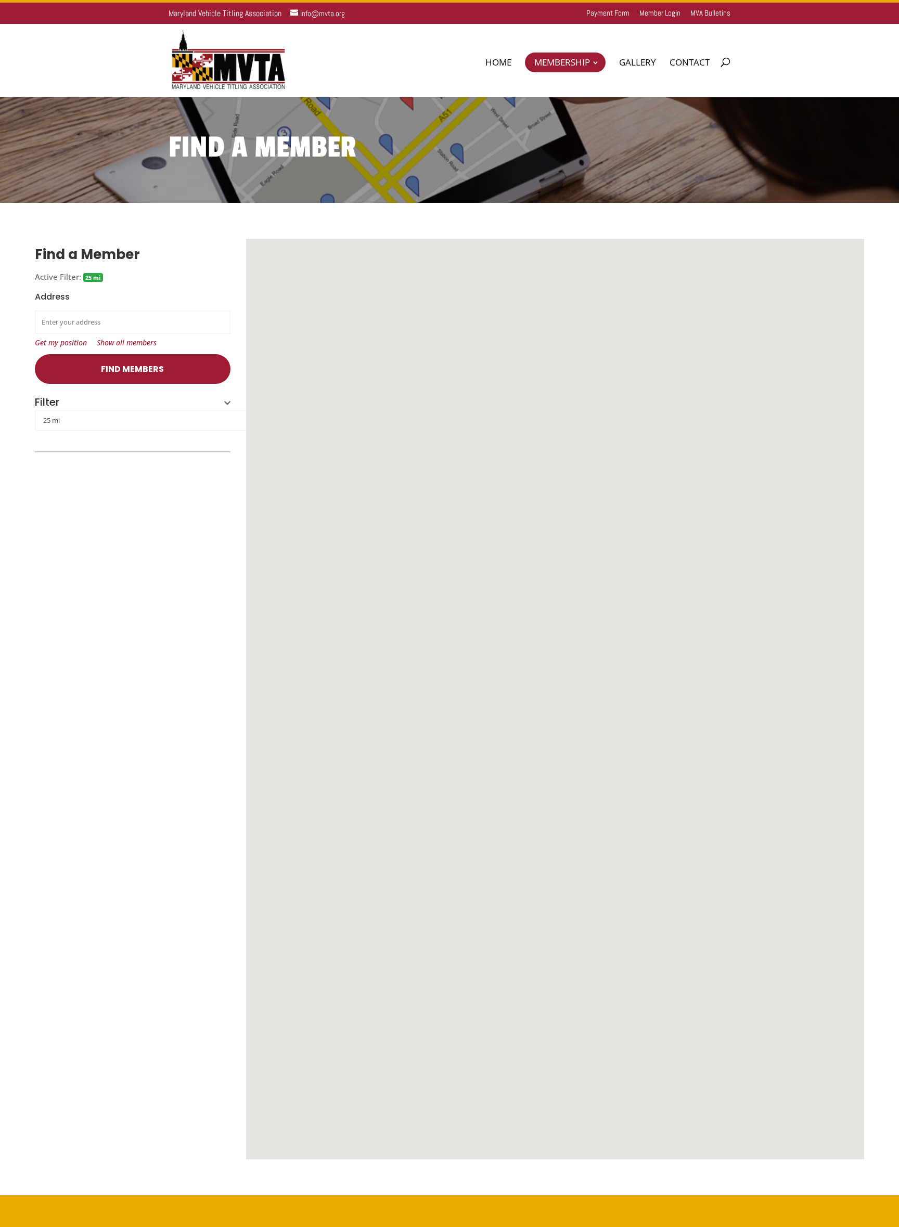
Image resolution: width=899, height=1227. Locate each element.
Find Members (132, 369)
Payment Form (608, 13)
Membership (562, 62)
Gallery (637, 63)
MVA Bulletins (710, 13)
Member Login (659, 13)
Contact (690, 63)
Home (498, 63)
